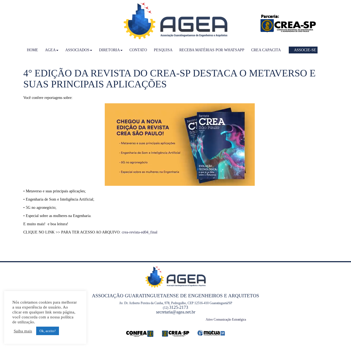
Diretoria (109, 50)
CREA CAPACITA (266, 50)
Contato (138, 50)
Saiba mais (23, 331)
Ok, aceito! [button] (47, 331)
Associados (77, 50)
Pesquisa (163, 50)
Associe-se (304, 50)
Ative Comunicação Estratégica (226, 319)
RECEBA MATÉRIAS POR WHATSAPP (211, 50)
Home (32, 50)
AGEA (50, 50)
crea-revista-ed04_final (139, 232)
